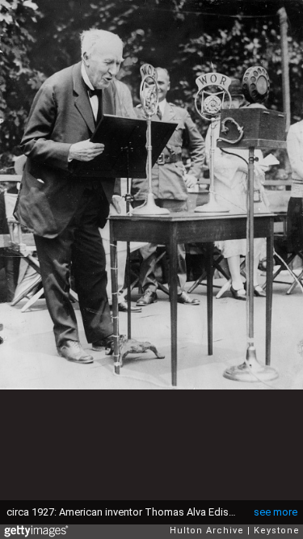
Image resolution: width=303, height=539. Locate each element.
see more (275, 512)
